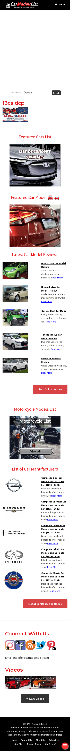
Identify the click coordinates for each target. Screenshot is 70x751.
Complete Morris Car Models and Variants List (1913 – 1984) (52, 576)
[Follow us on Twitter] (41, 643)
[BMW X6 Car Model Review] (15, 359)
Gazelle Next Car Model (54, 310)
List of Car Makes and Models (45, 603)
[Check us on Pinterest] (51, 643)
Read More (58, 277)
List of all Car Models (50, 389)
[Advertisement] (35, 50)
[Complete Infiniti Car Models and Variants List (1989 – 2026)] (14, 549)
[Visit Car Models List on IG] (10, 643)
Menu (62, 4)
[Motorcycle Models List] (35, 418)
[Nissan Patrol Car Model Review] (15, 287)
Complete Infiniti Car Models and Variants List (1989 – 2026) (53, 553)
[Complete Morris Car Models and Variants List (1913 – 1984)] (14, 573)
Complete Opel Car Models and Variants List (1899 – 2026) (52, 481)
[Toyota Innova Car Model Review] (15, 335)
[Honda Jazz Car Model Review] (15, 263)
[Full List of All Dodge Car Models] (18, 679)
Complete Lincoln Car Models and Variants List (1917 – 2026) (53, 529)
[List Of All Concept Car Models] (35, 146)
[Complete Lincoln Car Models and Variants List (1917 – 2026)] (14, 525)
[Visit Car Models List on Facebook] (20, 643)
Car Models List (39, 724)
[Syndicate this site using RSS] (30, 643)
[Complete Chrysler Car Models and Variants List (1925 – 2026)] (14, 502)
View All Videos (35, 698)
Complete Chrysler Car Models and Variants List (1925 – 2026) (53, 505)
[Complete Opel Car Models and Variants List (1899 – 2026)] (14, 478)
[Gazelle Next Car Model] (15, 311)
